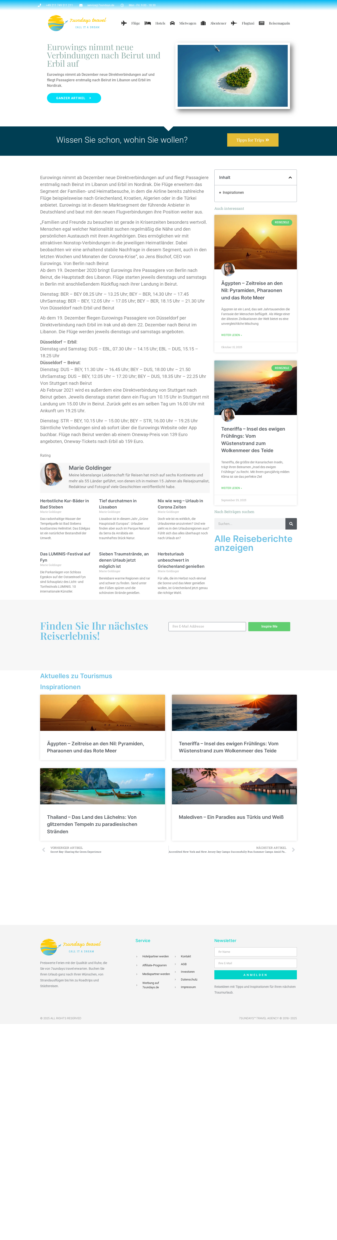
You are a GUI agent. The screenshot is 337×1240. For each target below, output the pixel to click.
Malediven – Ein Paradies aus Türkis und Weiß (231, 817)
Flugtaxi (248, 23)
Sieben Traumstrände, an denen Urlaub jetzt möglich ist (124, 560)
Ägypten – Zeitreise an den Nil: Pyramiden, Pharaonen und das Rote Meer (252, 290)
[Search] (291, 524)
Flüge (135, 23)
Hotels (160, 23)
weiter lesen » (231, 335)
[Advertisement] (168, 890)
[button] (290, 177)
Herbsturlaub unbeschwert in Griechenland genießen (181, 560)
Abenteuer (218, 23)
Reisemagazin (279, 23)
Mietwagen (187, 23)
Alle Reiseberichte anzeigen (253, 543)
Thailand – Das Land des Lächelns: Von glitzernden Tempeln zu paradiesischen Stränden (92, 824)
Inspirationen (233, 192)
